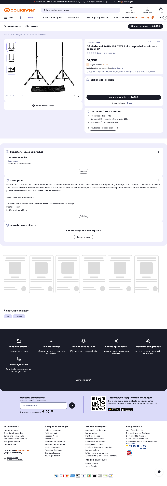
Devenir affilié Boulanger (136, 436)
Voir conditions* (83, 380)
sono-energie (117, 68)
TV (8, 316)
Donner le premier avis (106, 53)
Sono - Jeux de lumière (37, 35)
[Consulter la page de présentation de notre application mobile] (114, 409)
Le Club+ (106, 65)
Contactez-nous (11, 430)
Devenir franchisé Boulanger (138, 433)
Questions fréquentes (13, 433)
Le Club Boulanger (52, 447)
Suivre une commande (14, 436)
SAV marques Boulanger (55, 444)
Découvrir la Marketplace (137, 439)
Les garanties (91, 433)
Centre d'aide (10, 444)
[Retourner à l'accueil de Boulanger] (19, 10)
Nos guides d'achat (12, 441)
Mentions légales (92, 436)
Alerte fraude (91, 466)
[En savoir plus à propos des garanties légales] (134, 103)
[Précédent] (74, 96)
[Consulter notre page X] (47, 412)
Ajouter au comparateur (45, 105)
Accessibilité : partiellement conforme (102, 456)
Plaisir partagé (51, 433)
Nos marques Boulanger (55, 441)
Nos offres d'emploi (134, 430)
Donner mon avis (83, 237)
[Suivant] (78, 96)
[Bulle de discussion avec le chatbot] (159, 472)
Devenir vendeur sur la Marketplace (141, 441)
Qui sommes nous (53, 430)
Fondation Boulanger (54, 450)
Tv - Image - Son (19, 35)
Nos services (50, 439)
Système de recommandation (98, 447)
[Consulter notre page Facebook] (43, 412)
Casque (19, 316)
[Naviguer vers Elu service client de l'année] (144, 453)
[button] (165, 18)
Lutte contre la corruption (96, 453)
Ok (72, 405)
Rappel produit (91, 463)
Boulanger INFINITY (52, 456)
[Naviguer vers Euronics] (144, 446)
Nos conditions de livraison (15, 439)
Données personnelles (95, 439)
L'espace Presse (51, 436)
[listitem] (11, 58)
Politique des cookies (94, 444)
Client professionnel (53, 453)
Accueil (7, 35)
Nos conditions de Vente (96, 430)
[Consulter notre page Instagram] (52, 412)
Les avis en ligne (92, 450)
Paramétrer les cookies (95, 441)
